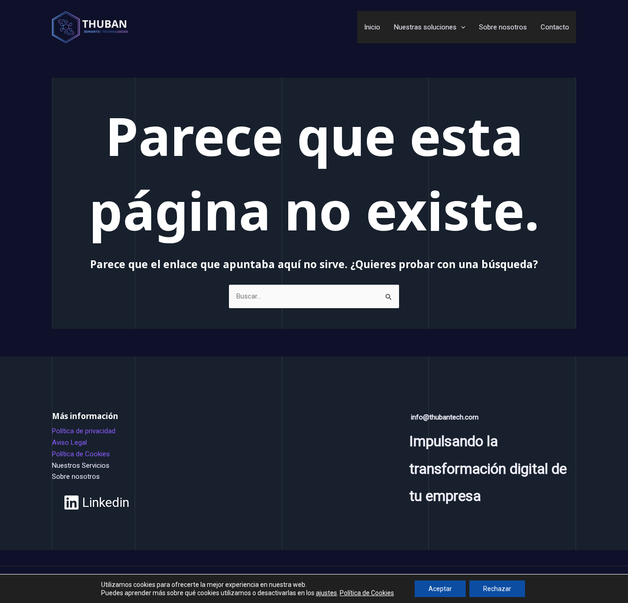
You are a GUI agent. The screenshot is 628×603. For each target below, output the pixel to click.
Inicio (372, 27)
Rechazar (497, 588)
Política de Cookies (81, 454)
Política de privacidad (83, 431)
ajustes (326, 593)
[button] (461, 27)
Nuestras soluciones (425, 27)
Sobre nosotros (503, 27)
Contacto (555, 27)
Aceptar (440, 588)
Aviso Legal (69, 442)
